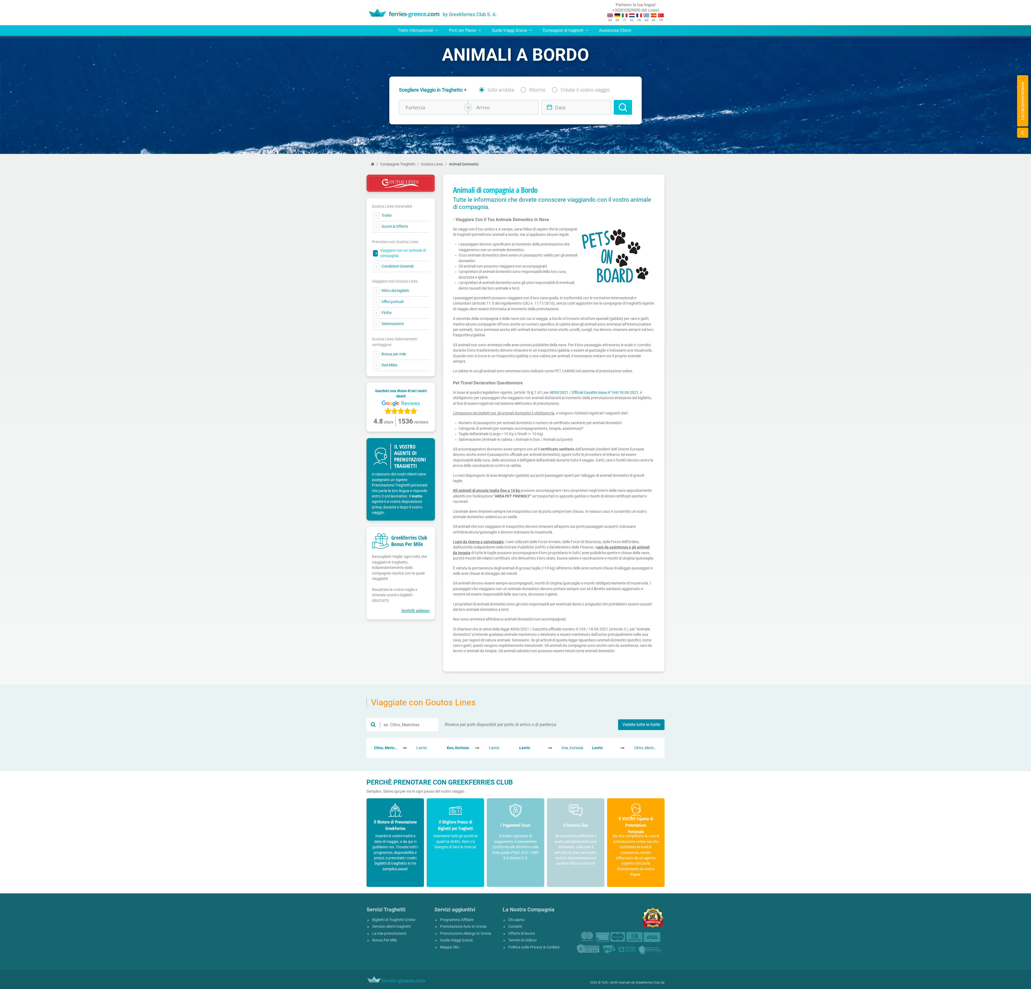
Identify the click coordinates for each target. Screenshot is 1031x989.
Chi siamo (516, 920)
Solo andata (501, 89)
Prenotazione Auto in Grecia (463, 926)
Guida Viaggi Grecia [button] (510, 30)
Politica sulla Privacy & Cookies (534, 947)
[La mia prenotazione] (1022, 133)
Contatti (515, 926)
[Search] (623, 107)
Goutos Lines (432, 164)
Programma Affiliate (457, 920)
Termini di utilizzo (522, 940)
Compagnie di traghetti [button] (564, 30)
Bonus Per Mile (384, 940)
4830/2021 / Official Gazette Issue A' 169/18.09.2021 (594, 392)
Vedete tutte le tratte (641, 724)
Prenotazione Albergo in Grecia (465, 933)
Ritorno (537, 89)
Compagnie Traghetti (397, 164)
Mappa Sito (449, 947)
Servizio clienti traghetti (391, 926)
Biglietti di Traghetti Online (393, 920)
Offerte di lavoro (521, 933)
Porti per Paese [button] (463, 30)
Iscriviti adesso (415, 610)
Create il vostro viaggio (585, 89)
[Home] (372, 164)
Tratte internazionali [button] (416, 30)
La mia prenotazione (389, 933)
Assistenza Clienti (615, 30)
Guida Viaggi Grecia (456, 940)
